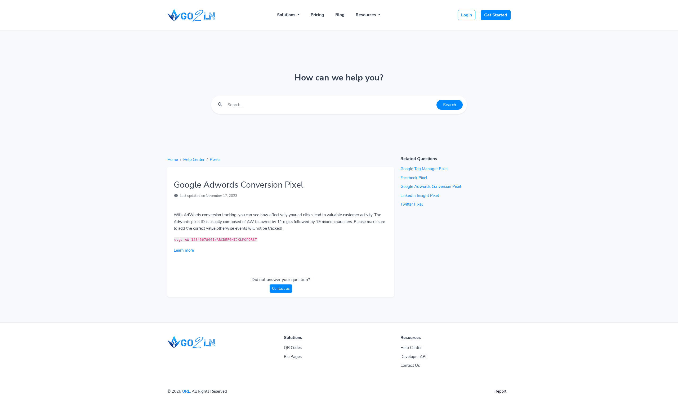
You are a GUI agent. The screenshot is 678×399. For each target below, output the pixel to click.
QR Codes (293, 347)
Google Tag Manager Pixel (424, 168)
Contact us (281, 288)
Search (449, 105)
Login (466, 15)
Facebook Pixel (413, 177)
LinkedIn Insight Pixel (419, 195)
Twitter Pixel (411, 204)
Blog (340, 15)
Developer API (413, 356)
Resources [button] (366, 15)
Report (500, 391)
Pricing (317, 15)
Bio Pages (293, 356)
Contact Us (410, 365)
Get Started (495, 15)
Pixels (215, 159)
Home (172, 159)
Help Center (193, 159)
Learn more (184, 250)
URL (186, 391)
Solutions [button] (286, 15)
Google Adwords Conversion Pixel (430, 186)
